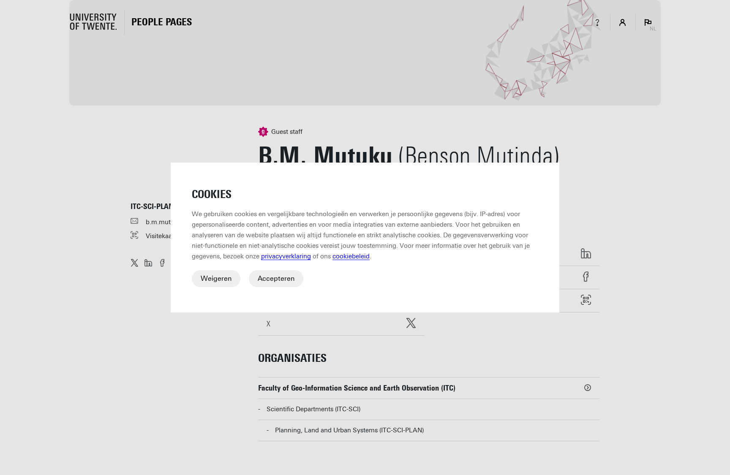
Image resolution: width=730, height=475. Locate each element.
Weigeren (216, 278)
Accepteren (276, 278)
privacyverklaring (286, 256)
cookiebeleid (351, 256)
